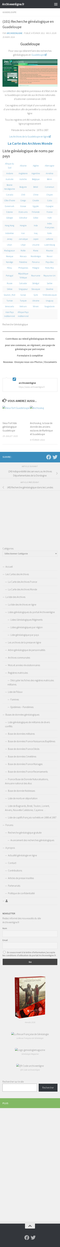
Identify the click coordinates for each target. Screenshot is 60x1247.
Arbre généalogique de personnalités (26, 650)
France (49, 212)
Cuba (49, 200)
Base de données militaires (21, 733)
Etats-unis (23, 212)
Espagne (49, 206)
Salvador (23, 283)
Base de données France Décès (23, 748)
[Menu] (56, 4)
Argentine (36, 173)
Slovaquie (35, 289)
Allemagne (49, 165)
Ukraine (35, 300)
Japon (35, 239)
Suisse (23, 294)
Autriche (23, 179)
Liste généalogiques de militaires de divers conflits (27, 724)
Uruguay (49, 300)
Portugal (9, 275)
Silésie (9, 289)
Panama (36, 262)
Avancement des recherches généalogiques (32, 840)
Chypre (49, 194)
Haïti (50, 217)
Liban (9, 244)
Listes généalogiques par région (26, 627)
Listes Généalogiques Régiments (26, 619)
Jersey (9, 239)
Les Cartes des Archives (17, 574)
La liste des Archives (15, 597)
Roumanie (35, 275)
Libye (23, 244)
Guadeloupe (9, 12)
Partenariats (14, 885)
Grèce (35, 217)
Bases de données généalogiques (22, 714)
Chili (23, 194)
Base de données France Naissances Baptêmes (31, 741)
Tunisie (9, 300)
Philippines (23, 267)
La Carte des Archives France (22, 581)
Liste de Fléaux (15, 691)
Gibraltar (23, 217)
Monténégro (36, 256)
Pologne (35, 267)
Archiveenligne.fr (13, 4)
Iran (23, 233)
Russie (9, 283)
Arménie (49, 173)
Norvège (9, 262)
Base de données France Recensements (28, 771)
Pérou (9, 267)
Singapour (23, 289)
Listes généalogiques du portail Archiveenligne (31, 612)
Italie (49, 233)
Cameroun (49, 187)
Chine (35, 194)
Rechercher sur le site (13, 1081)
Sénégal (35, 283)
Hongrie (23, 225)
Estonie (9, 212)
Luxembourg (49, 244)
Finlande (36, 212)
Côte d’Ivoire (9, 200)
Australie (9, 179)
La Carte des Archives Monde (30, 143)
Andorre (9, 173)
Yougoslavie (49, 306)
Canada (9, 194)
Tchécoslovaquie (49, 294)
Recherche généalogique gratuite (25, 832)
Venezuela (9, 306)
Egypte (36, 206)
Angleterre (23, 173)
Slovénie (49, 289)
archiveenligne (14, 33)
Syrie (36, 294)
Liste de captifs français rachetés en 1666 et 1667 (32, 817)
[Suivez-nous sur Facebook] (48, 457)
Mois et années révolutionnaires (24, 665)
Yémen (36, 306)
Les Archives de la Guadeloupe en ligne (28, 136)
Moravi (49, 256)
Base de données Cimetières (22, 756)
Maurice (49, 250)
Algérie (36, 165)
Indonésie (9, 233)
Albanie (23, 165)
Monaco (23, 256)
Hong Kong (9, 225)
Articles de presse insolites (21, 878)
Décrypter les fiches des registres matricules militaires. (31, 682)
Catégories (8, 548)
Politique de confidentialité (21, 893)
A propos (10, 847)
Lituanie (35, 244)
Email (5, 940)
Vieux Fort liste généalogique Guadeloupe (9, 427)
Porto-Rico (49, 267)
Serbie (49, 283)
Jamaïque (23, 239)
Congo (23, 200)
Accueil (9, 566)
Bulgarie (23, 187)
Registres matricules (18, 672)
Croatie (35, 200)
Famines (14, 699)
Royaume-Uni (50, 275)
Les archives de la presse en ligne (24, 642)
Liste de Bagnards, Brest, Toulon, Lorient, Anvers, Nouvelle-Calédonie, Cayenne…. (27, 808)
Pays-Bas (50, 262)
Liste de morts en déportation (23, 798)
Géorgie (9, 217)
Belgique (36, 179)
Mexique (9, 256)
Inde (36, 225)
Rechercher (48, 1087)
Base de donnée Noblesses (21, 790)
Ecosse (23, 206)
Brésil (35, 187)
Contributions (15, 870)
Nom (4, 928)
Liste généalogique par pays (24, 634)
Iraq (36, 233)
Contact (12, 863)
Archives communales (19, 657)
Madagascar (9, 250)
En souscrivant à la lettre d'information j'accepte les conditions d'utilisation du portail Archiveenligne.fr (29, 954)
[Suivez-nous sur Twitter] (55, 457)
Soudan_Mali (9, 294)
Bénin (49, 179)
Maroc (35, 250)
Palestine (23, 262)
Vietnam (23, 306)
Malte (23, 250)
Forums (9, 825)
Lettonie (49, 239)
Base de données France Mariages (25, 764)
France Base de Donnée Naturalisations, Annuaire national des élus (26, 781)
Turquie (23, 300)
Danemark (9, 206)
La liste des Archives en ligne (22, 604)
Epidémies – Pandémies (22, 707)
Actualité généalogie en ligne (22, 855)
